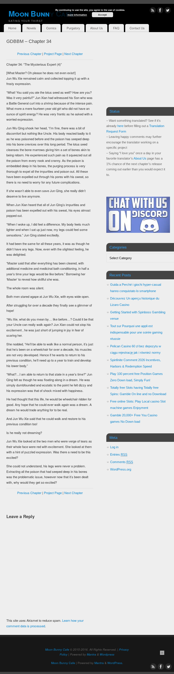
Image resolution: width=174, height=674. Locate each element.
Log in (114, 447)
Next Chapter (73, 53)
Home (12, 28)
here (120, 126)
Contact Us (137, 28)
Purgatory (73, 28)
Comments (121, 462)
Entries (118, 454)
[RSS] (153, 11)
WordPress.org (120, 469)
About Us (96, 28)
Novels (31, 28)
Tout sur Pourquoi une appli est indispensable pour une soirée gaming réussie (136, 332)
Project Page (53, 53)
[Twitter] (167, 11)
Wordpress (107, 654)
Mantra (91, 654)
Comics (51, 28)
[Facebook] (160, 11)
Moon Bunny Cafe (57, 649)
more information (77, 14)
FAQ (116, 28)
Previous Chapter (29, 53)
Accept (102, 15)
